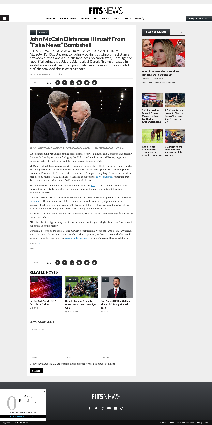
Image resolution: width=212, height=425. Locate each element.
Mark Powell (73, 312)
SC (95, 18)
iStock (38, 243)
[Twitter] (98, 408)
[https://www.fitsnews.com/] (106, 11)
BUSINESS (50, 18)
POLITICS (85, 18)
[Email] (117, 408)
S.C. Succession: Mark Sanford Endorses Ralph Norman (173, 151)
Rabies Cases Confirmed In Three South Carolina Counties (152, 151)
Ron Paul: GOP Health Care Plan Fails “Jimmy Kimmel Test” (115, 304)
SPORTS (105, 18)
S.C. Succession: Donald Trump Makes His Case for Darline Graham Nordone (151, 116)
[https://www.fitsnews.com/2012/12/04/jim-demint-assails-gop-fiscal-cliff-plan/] (46, 287)
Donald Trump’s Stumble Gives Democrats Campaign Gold (80, 304)
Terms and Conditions (185, 423)
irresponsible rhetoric (76, 237)
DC (33, 32)
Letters (106, 312)
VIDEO (116, 18)
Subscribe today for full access (23, 412)
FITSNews (36, 74)
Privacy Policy (202, 423)
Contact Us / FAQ (167, 423)
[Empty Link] (182, 32)
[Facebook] (91, 408)
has (93, 185)
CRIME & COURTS (68, 18)
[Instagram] (104, 408)
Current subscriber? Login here (23, 416)
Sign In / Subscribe (200, 18)
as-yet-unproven (104, 176)
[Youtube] (110, 408)
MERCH (127, 18)
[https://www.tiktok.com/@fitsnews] (122, 408)
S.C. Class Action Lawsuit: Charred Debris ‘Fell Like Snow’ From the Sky (174, 116)
